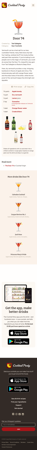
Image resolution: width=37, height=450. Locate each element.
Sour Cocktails (17, 46)
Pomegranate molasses (19, 103)
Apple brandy (17, 91)
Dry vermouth (17, 95)
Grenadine (15, 102)
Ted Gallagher (16, 43)
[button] (16, 86)
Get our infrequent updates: (11, 421)
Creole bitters (17, 112)
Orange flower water (19, 108)
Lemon (14, 98)
